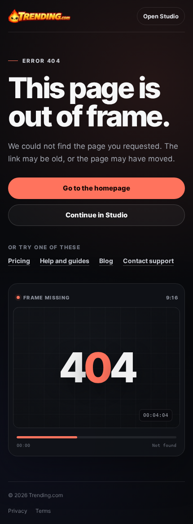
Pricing (19, 260)
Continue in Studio (96, 215)
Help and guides (64, 260)
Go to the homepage (96, 188)
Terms (43, 510)
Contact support (148, 260)
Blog (106, 260)
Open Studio (161, 16)
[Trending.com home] (39, 16)
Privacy (17, 510)
